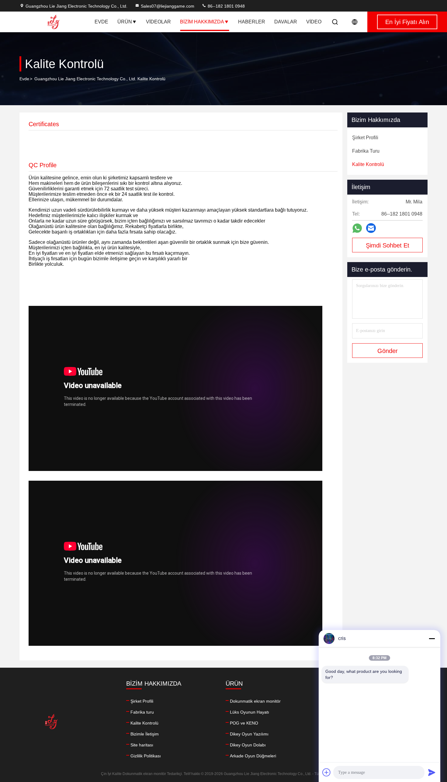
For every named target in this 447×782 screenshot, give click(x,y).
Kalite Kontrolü (144, 723)
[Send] (432, 772)
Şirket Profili (141, 701)
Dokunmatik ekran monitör (255, 701)
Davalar (285, 21)
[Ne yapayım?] (357, 228)
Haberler (251, 21)
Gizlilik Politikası (145, 755)
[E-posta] (371, 228)
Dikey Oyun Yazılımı (249, 734)
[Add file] (326, 772)
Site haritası (141, 744)
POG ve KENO (244, 723)
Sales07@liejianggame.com (167, 6)
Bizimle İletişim (144, 734)
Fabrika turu (142, 712)
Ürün (124, 21)
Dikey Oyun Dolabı (248, 744)
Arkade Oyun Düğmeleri (253, 755)
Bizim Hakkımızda (202, 21)
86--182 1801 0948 (225, 6)
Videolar (158, 21)
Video (313, 21)
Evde (101, 21)
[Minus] (431, 638)
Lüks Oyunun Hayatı (249, 712)
